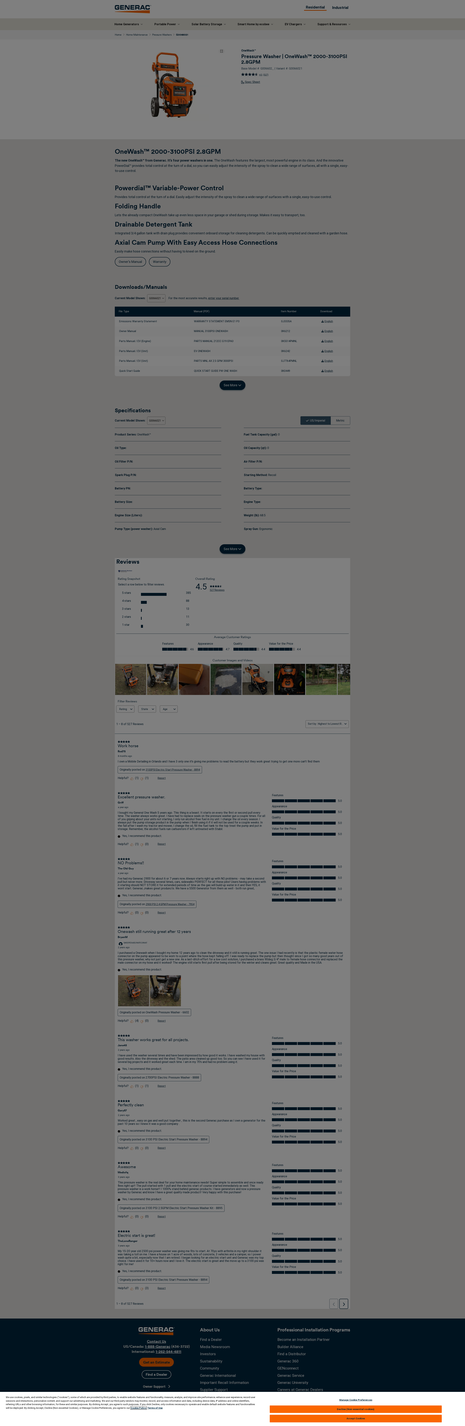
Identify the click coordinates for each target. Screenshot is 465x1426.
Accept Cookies (356, 1418)
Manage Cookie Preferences (355, 1400)
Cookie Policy (138, 1408)
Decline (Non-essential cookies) (355, 1409)
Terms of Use (155, 1408)
